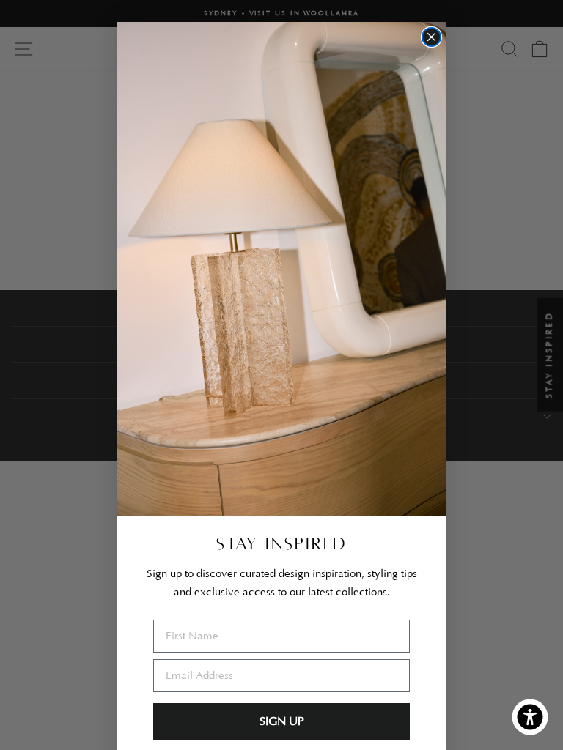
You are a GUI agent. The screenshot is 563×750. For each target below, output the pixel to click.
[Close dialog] (431, 37)
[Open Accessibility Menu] (530, 717)
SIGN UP (282, 721)
